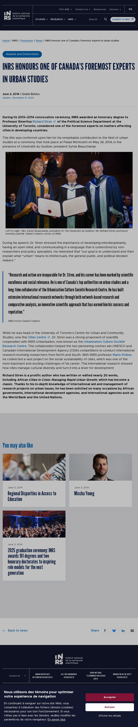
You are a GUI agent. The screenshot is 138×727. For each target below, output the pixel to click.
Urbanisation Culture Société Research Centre (122, 675)
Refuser (110, 707)
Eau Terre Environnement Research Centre (69, 675)
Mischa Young (84, 493)
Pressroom (27, 41)
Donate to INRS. (121, 19)
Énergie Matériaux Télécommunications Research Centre (95, 675)
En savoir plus (56, 719)
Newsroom (100, 9)
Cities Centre (37, 337)
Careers (113, 9)
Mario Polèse (122, 355)
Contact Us (81, 9)
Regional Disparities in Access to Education (32, 496)
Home (6, 41)
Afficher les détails (109, 716)
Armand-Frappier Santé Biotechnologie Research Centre (42, 675)
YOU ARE (64, 9)
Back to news (18, 630)
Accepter (110, 697)
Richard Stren (42, 121)
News (39, 41)
